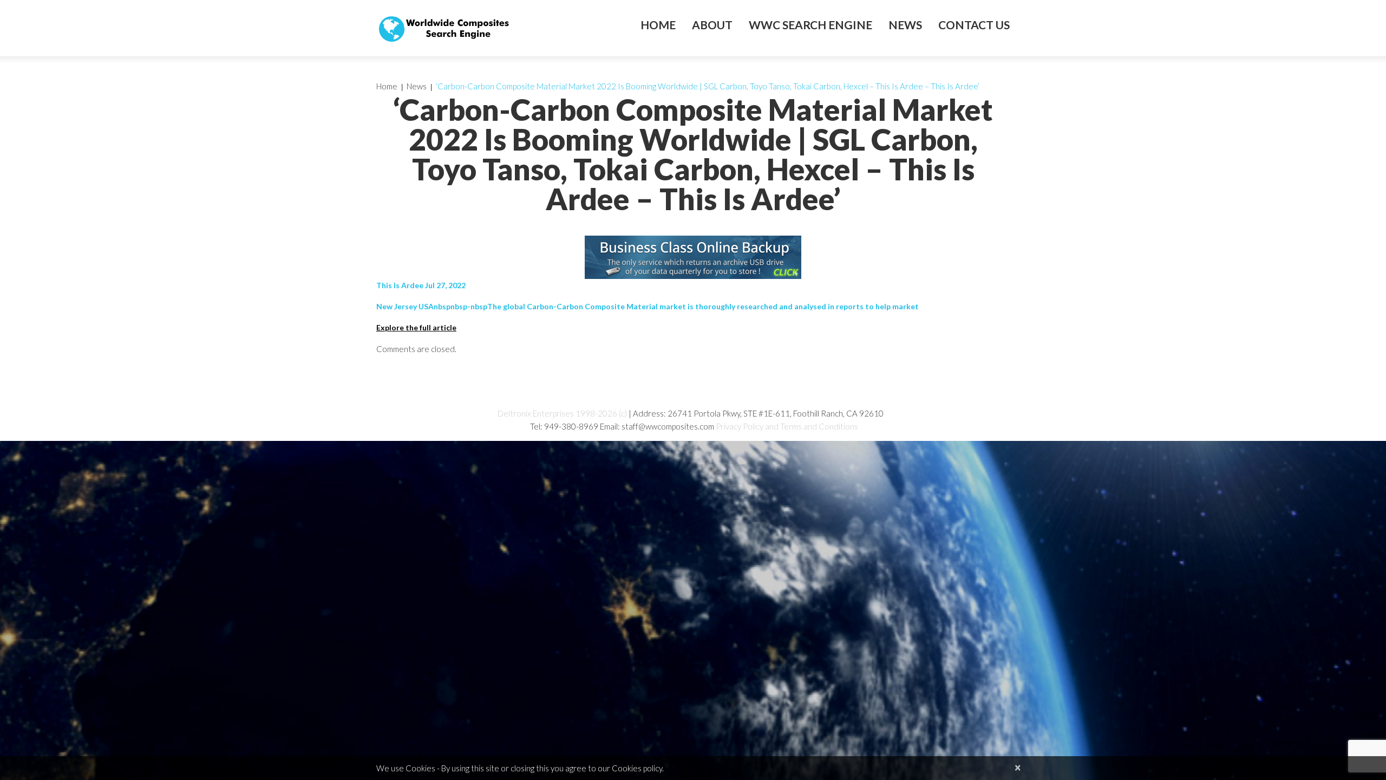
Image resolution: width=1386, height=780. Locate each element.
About (712, 24)
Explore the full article (416, 327)
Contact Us (974, 24)
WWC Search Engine (810, 24)
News (905, 24)
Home (658, 24)
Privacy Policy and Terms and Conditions (787, 426)
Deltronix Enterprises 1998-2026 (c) (562, 413)
